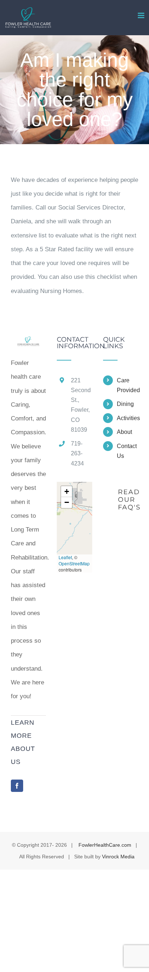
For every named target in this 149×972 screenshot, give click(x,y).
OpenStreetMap (74, 563)
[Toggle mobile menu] (141, 15)
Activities (127, 418)
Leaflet (65, 557)
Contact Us (127, 451)
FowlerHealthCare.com (104, 845)
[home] (28, 342)
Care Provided (127, 385)
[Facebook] (17, 786)
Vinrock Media (118, 856)
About (124, 432)
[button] (66, 491)
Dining (125, 404)
